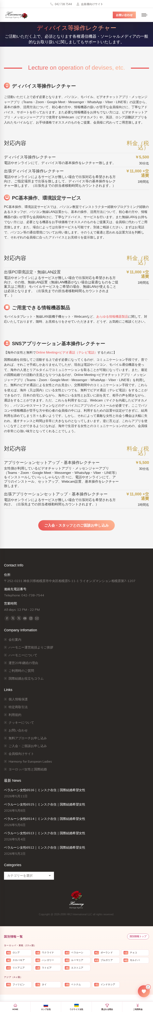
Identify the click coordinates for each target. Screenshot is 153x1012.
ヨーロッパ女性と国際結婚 (28, 769)
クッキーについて (21, 722)
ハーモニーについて (23, 655)
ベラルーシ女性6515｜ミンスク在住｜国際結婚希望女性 (44, 804)
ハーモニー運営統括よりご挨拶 (31, 647)
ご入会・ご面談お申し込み (28, 746)
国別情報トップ (138, 936)
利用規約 (15, 715)
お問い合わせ (18, 730)
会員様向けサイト (92, 4)
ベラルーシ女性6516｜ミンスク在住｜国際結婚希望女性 (44, 790)
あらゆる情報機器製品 (112, 316)
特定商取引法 (18, 707)
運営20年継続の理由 (23, 663)
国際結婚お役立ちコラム (26, 678)
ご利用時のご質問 (21, 671)
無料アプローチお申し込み (28, 738)
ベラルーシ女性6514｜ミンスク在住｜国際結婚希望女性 (44, 819)
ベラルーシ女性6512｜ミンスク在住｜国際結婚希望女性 (44, 847)
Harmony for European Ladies (30, 761)
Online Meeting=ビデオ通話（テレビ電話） (66, 352)
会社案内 (15, 639)
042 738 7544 (63, 4)
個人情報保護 (18, 699)
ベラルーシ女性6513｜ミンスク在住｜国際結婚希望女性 (44, 833)
